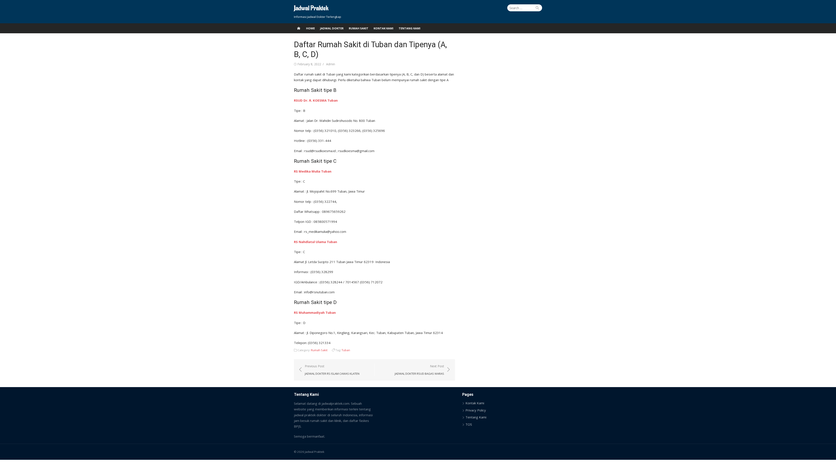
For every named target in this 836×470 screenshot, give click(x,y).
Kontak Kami (383, 28)
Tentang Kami (409, 28)
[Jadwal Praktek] (298, 28)
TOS (468, 424)
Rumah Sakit (358, 28)
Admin (330, 64)
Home (310, 28)
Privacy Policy (475, 410)
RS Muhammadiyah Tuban (315, 312)
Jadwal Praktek (311, 8)
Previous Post (332, 370)
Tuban (346, 350)
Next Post (419, 370)
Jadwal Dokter (332, 28)
